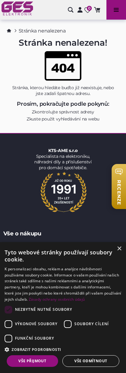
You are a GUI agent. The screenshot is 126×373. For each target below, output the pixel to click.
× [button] (119, 248)
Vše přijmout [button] (32, 360)
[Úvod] (9, 31)
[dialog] (63, 307)
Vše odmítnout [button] (90, 360)
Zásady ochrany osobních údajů (57, 299)
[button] (63, 349)
